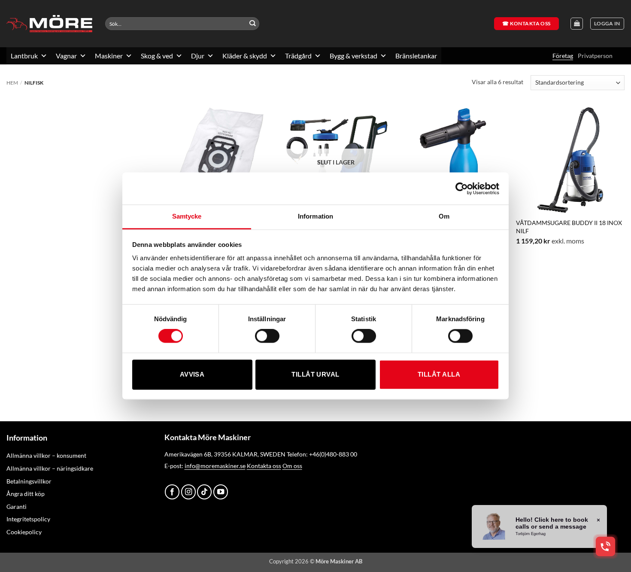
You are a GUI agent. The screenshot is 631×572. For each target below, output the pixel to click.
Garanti (16, 506)
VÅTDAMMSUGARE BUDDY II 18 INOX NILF (569, 226)
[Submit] (252, 23)
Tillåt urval (315, 374)
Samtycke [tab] (187, 216)
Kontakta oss (264, 465)
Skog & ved (157, 56)
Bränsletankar (416, 56)
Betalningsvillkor (29, 481)
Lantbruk (24, 56)
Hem (12, 82)
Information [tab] (315, 216)
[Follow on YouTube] (220, 491)
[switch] (267, 336)
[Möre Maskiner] (49, 23)
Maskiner (109, 56)
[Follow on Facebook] (172, 491)
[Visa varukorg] (576, 24)
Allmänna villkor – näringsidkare (49, 468)
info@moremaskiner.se (215, 465)
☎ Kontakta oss (526, 23)
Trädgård (298, 56)
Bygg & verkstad (353, 56)
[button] (607, 24)
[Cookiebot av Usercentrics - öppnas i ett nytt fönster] (461, 188)
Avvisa (192, 374)
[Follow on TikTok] (204, 491)
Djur (197, 56)
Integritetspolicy (28, 519)
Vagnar (66, 56)
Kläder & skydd (244, 56)
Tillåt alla (439, 374)
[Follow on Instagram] (188, 491)
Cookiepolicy (24, 531)
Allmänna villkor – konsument (46, 455)
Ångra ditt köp (25, 493)
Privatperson (595, 55)
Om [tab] (444, 216)
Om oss (292, 465)
